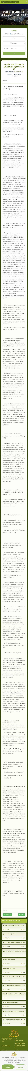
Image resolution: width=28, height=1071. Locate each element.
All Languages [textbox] (13, 43)
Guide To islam (19, 1040)
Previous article (7, 914)
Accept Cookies (8, 1066)
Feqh (16, 1038)
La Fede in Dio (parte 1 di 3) (11, 934)
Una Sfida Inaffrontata (9, 959)
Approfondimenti (18, 71)
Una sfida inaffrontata (9, 968)
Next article (21, 914)
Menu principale (14, 2)
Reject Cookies (20, 1066)
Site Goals (5, 1050)
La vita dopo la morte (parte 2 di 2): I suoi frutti (15, 951)
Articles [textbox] (13, 38)
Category (20, 34)
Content (13, 34)
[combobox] (14, 38)
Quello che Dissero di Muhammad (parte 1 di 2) (15, 994)
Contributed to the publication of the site (7, 1039)
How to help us (6, 1045)
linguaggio (4, 2)
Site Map (17, 1050)
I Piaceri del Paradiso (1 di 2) (11, 1002)
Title (7, 34)
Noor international (20, 1043)
